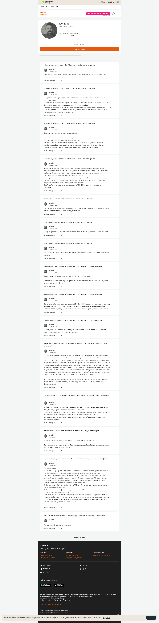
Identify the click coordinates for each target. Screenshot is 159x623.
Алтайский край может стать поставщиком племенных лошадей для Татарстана (72, 431)
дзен (84, 569)
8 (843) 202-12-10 (46, 555)
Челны (42, 7)
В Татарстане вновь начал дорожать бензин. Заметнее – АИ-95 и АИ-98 (69, 199)
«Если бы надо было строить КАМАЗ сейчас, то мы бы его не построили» (69, 65)
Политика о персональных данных (51, 604)
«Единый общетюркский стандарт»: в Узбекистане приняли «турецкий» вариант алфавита (76, 459)
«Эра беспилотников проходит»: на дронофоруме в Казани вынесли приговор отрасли (74, 515)
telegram (46, 569)
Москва (52, 7)
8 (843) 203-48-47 (72, 555)
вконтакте (47, 565)
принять (151, 618)
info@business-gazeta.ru (48, 558)
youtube (46, 572)
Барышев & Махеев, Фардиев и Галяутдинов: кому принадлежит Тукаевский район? (73, 266)
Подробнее (106, 618)
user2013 (52, 69)
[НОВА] (97, 13)
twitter (84, 565)
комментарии (80, 49)
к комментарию (49, 80)
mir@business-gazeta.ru (74, 558)
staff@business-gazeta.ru (101, 555)
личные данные (79, 44)
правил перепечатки (61, 612)
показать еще (79, 537)
